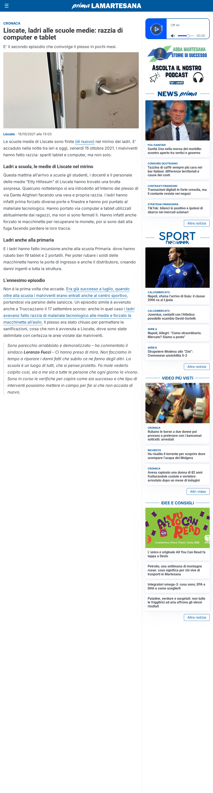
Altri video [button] (198, 491)
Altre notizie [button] (196, 223)
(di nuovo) (84, 141)
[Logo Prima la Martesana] (106, 6)
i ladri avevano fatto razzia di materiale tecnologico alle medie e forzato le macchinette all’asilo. (69, 315)
